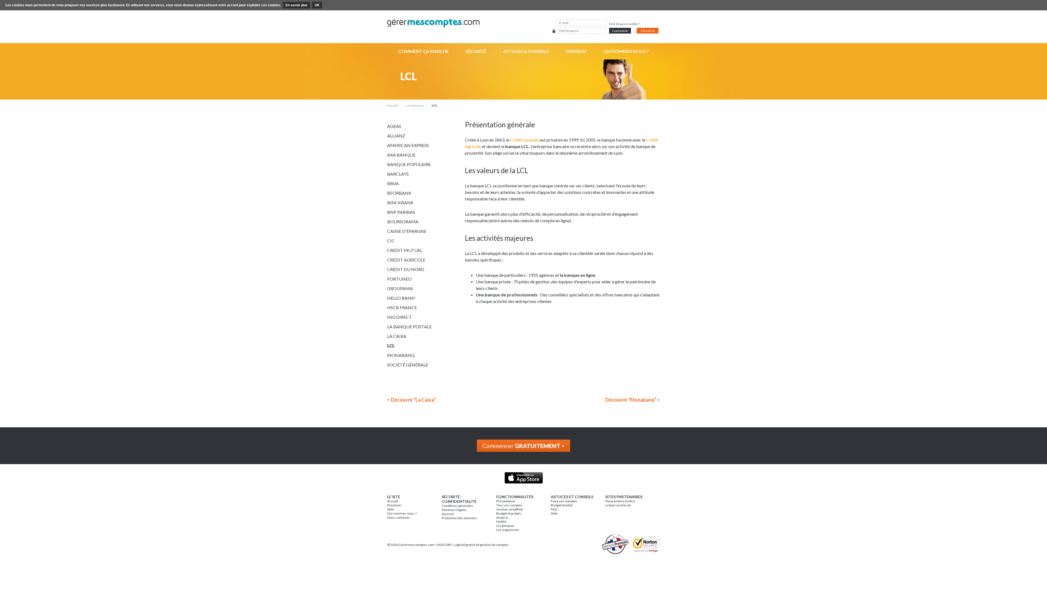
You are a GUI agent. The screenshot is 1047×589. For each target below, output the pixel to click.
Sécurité (476, 51)
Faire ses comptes (564, 501)
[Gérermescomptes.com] (523, 23)
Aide (390, 509)
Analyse (502, 517)
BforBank (399, 193)
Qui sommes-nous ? (402, 513)
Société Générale (407, 364)
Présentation (505, 501)
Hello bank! (401, 297)
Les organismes (507, 530)
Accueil (392, 501)
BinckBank (400, 202)
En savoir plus (296, 5)
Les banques (505, 526)
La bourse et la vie (618, 505)
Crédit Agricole (406, 259)
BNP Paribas (401, 212)
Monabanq (401, 355)
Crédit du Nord (405, 269)
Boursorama (403, 221)
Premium (576, 51)
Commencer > (523, 445)
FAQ (554, 509)
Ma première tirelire (620, 501)
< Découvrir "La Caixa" (411, 400)
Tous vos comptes (509, 505)
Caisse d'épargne (406, 231)
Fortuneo (399, 278)
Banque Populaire (409, 164)
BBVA (393, 183)
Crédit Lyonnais (524, 139)
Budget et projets (508, 513)
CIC (391, 240)
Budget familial (562, 505)
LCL (391, 345)
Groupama (400, 288)
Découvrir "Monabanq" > (632, 400)
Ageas (394, 126)
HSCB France (402, 307)
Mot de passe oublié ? (624, 24)
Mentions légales (454, 510)
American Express (408, 145)
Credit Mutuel (404, 250)
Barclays (398, 173)
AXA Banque (401, 154)
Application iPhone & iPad (523, 477)
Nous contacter (398, 517)
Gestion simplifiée (509, 509)
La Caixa (396, 336)
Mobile (501, 521)
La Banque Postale (409, 326)
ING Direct (399, 317)
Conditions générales (457, 506)
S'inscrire (648, 31)
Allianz (396, 135)
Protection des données (459, 518)
